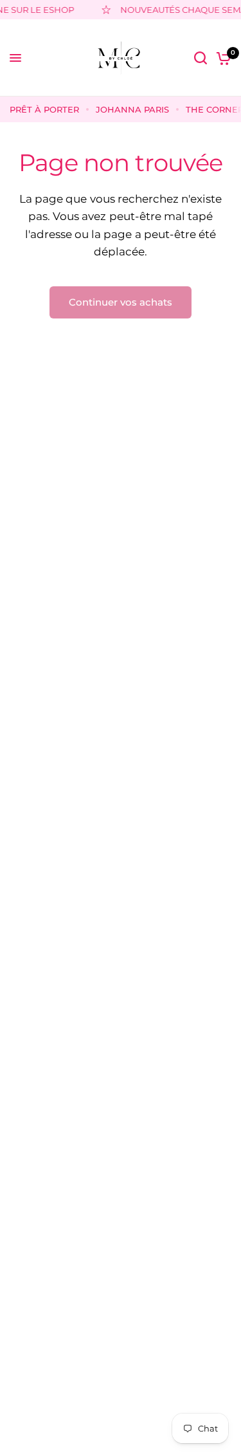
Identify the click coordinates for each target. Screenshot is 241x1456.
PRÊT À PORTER (44, 109)
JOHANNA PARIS (132, 109)
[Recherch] (200, 58)
